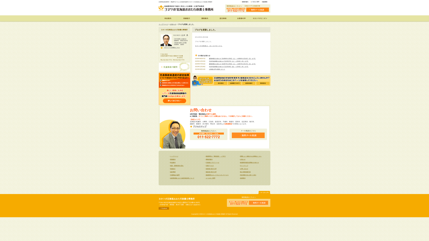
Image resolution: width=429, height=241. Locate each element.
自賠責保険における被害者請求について (182, 178)
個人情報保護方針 (245, 172)
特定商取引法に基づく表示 (248, 175)
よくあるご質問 (210, 178)
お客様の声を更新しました (217, 69)
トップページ (163, 24)
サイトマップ (244, 165)
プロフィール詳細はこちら (172, 47)
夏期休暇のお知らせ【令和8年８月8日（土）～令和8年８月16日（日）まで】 (232, 58)
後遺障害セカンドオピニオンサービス (217, 175)
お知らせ (173, 24)
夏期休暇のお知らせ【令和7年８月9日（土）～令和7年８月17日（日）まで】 (232, 64)
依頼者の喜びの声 (211, 169)
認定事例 (223, 18)
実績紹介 (186, 18)
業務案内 (204, 18)
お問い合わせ (244, 169)
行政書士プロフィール (212, 162)
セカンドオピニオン (260, 18)
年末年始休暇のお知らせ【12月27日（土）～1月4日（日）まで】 (229, 61)
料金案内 (168, 18)
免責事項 (242, 178)
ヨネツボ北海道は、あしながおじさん (208, 46)
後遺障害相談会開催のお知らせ (249, 162)
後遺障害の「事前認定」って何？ (216, 156)
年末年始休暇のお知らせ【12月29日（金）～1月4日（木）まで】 (229, 66)
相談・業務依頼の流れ (177, 165)
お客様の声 (242, 18)
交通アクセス (210, 165)
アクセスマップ (199, 126)
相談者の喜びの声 (211, 172)
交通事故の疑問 (175, 175)
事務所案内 (209, 159)
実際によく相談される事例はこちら (251, 156)
